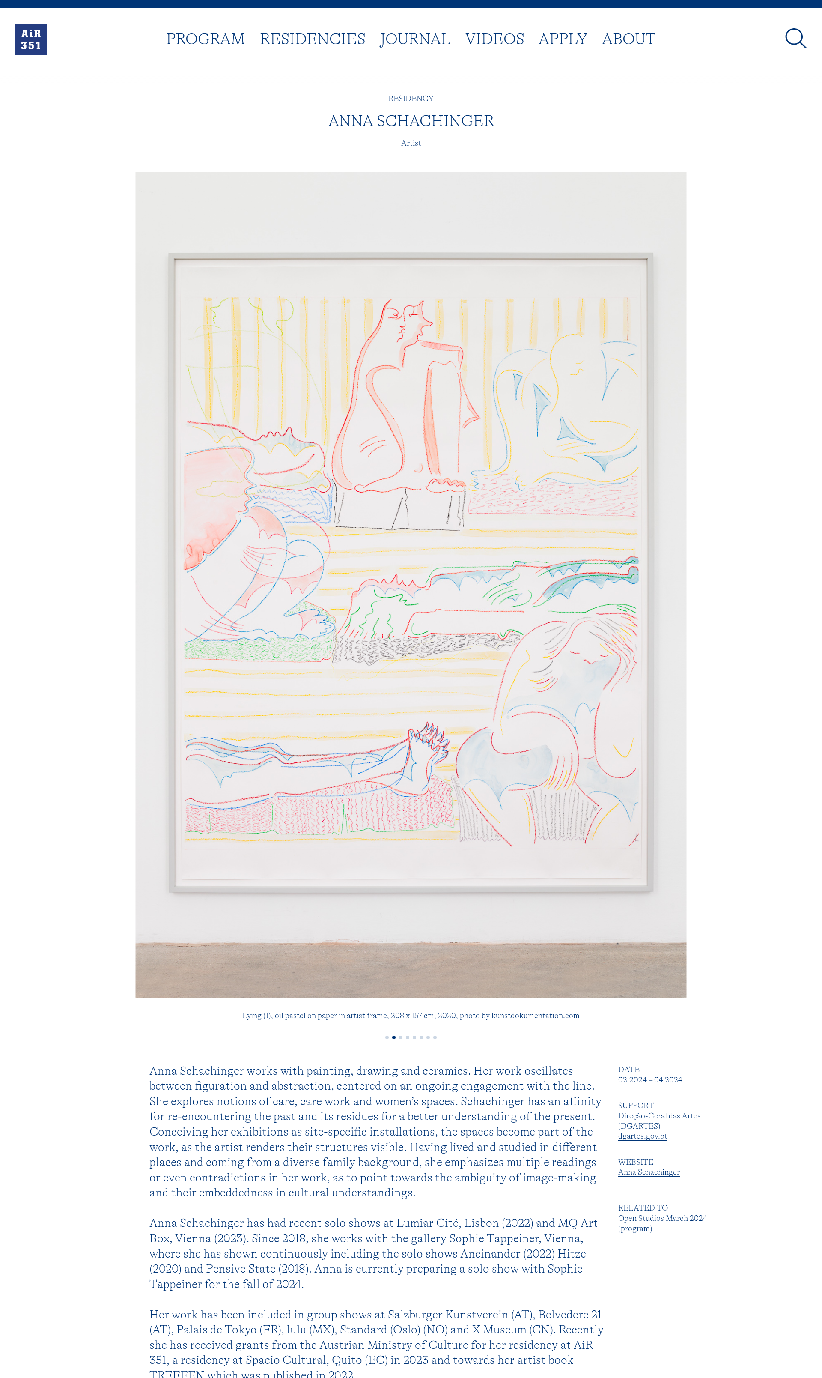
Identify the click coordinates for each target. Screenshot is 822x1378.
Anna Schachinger (649, 1172)
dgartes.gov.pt (642, 1136)
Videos (494, 39)
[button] (387, 1037)
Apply (563, 39)
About (629, 39)
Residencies (313, 39)
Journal (415, 39)
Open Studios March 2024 (662, 1218)
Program (205, 39)
